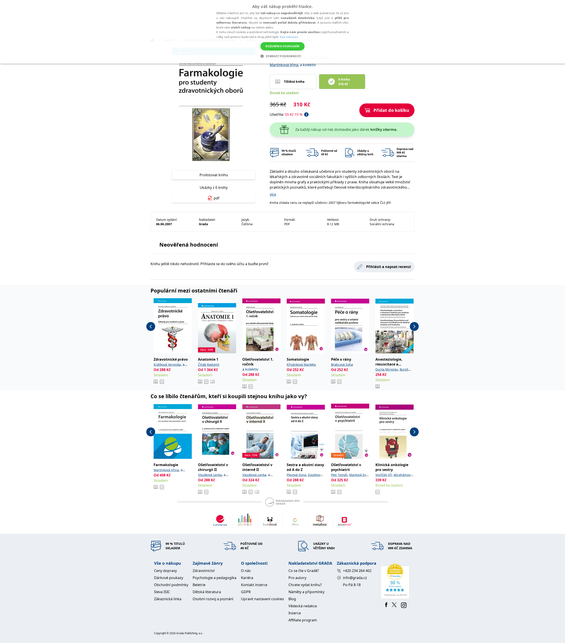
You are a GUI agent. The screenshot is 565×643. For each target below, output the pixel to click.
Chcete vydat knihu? (305, 584)
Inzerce (294, 613)
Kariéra (247, 577)
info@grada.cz (355, 577)
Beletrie (199, 584)
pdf (216, 198)
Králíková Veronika (167, 364)
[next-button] (414, 326)
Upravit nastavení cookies (262, 598)
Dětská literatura (207, 591)
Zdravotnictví (204, 570)
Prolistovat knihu (214, 174)
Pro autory (297, 577)
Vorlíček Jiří (383, 475)
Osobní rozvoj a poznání (213, 598)
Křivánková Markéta (301, 364)
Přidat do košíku (391, 110)
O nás (246, 570)
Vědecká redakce (302, 606)
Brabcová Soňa (342, 364)
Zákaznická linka (167, 598)
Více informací (289, 37)
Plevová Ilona (296, 475)
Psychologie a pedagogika (214, 577)
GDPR (246, 591)
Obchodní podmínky (171, 584)
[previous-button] (150, 326)
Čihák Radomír (209, 364)
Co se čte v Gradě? (303, 570)
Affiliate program (302, 620)
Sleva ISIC (162, 591)
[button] (282, 56)
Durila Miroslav (386, 369)
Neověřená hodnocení (188, 244)
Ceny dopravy (165, 570)
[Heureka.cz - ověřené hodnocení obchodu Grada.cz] (396, 581)
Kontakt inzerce (254, 584)
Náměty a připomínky (306, 591)
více (273, 194)
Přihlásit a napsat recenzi (388, 266)
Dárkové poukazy (168, 577)
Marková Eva (358, 475)
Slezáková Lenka (210, 475)
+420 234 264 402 (357, 570)
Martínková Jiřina (284, 64)
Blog (292, 598)
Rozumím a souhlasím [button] (282, 46)
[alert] (282, 32)
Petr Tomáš (339, 475)
